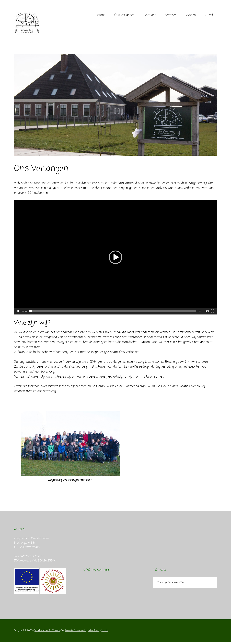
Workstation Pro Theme (47, 630)
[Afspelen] (18, 311)
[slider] (112, 311)
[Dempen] (207, 311)
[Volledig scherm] (212, 311)
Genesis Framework (75, 630)
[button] (115, 257)
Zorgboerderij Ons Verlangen (39, 23)
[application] (115, 257)
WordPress (93, 630)
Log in (104, 630)
